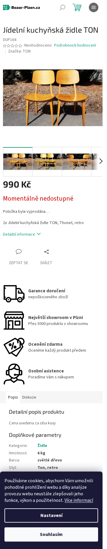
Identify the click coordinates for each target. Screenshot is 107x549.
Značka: (19, 51)
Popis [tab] (13, 397)
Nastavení (51, 515)
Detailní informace (19, 234)
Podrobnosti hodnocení (75, 45)
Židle (42, 446)
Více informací (78, 500)
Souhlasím (51, 534)
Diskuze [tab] (29, 397)
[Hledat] (62, 7)
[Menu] (94, 7)
